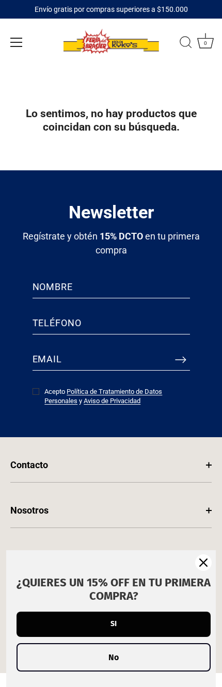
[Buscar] (186, 44)
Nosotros (29, 510)
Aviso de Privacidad (112, 401)
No (113, 657)
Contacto (29, 464)
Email (47, 359)
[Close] (203, 562)
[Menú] (16, 42)
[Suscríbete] (180, 359)
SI (113, 623)
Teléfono (57, 322)
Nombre (53, 286)
